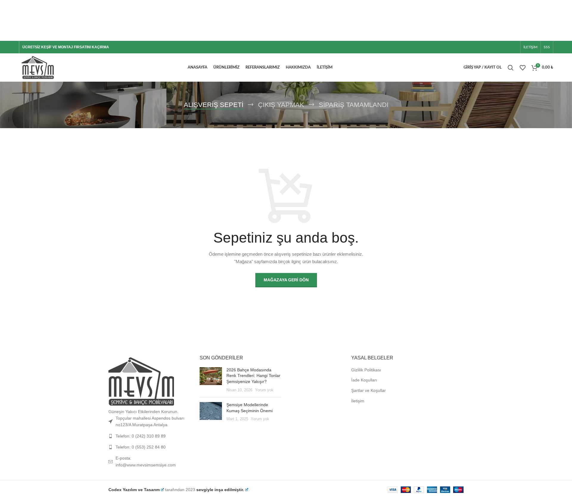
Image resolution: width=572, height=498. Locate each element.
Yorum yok (264, 390)
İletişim (357, 400)
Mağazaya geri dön (286, 279)
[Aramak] (511, 68)
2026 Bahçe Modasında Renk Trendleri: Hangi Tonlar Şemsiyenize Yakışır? (253, 375)
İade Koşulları (364, 380)
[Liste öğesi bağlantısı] (149, 436)
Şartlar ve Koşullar (368, 390)
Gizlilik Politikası (366, 369)
